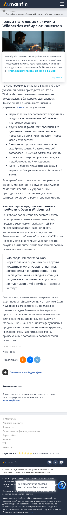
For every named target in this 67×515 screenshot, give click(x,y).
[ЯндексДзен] (61, 462)
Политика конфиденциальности (21, 431)
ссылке (32, 512)
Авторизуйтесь (11, 400)
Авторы (6, 439)
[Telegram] (37, 359)
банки (20, 107)
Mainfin (10, 462)
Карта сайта (9, 435)
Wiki (4, 443)
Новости (7, 447)
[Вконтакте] (49, 462)
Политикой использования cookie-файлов (31, 70)
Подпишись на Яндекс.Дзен (26, 372)
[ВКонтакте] (30, 359)
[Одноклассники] (23, 359)
